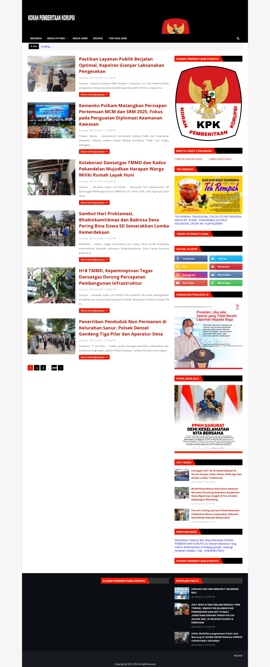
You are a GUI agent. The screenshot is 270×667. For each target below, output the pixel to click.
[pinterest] (225, 267)
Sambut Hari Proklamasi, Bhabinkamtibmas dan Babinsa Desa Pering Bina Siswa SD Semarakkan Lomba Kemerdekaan (124, 222)
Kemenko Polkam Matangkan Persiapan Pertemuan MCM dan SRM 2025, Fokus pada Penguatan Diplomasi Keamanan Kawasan (123, 114)
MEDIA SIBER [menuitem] (80, 38)
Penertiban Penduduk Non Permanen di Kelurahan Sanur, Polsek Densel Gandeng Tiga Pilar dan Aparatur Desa (123, 327)
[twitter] (225, 258)
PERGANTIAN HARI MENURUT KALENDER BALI (214, 590)
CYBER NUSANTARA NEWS (188, 159)
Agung (85, 77)
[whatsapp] (225, 283)
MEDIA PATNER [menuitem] (56, 38)
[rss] (191, 267)
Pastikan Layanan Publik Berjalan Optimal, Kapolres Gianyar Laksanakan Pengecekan (121, 65)
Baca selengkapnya (93, 94)
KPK (135, 664)
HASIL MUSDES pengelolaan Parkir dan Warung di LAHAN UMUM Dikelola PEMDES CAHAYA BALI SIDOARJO (216, 637)
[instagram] (191, 275)
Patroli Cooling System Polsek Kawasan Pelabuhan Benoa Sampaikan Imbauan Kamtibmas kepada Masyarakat (215, 514)
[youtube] (191, 283)
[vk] (225, 275)
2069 (54, 367)
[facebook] (191, 258)
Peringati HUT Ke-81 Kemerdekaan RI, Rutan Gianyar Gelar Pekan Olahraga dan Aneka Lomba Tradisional (216, 474)
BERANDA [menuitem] (36, 38)
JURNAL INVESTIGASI (220, 159)
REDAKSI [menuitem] (98, 38)
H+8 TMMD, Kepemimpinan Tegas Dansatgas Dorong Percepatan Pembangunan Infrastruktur (116, 276)
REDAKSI (238, 655)
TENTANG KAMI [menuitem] (118, 38)
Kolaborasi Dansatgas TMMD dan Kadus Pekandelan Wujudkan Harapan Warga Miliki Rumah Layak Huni (122, 168)
